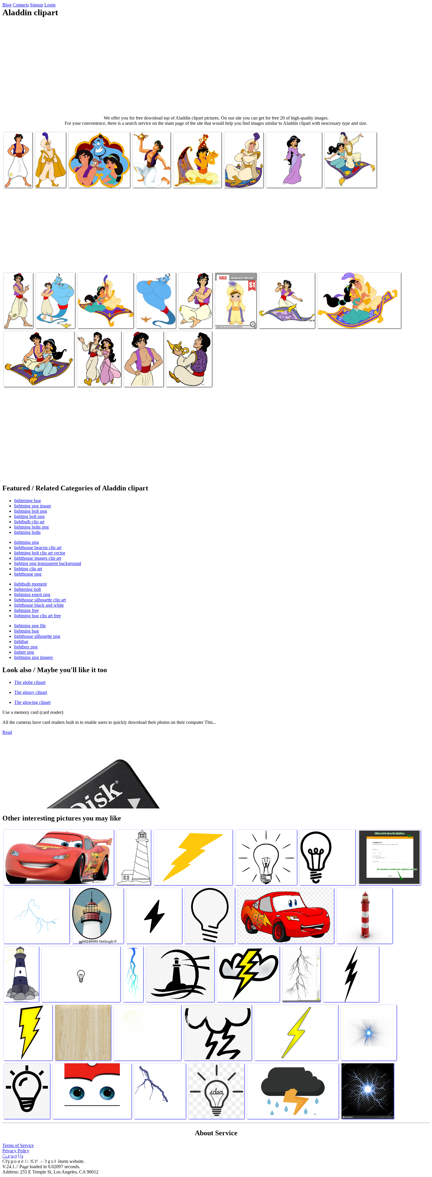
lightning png (26, 542)
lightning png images (33, 657)
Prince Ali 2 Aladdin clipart (49, 177)
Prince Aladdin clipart (235, 320)
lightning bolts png (31, 526)
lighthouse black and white (39, 605)
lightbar (21, 641)
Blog (6, 4)
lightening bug (27, 500)
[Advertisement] (216, 66)
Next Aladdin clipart (87, 179)
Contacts (21, 4)
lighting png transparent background (47, 563)
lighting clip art (28, 568)
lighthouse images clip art (37, 558)
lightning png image (32, 505)
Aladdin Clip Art (93, 320)
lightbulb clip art (29, 521)
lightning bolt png (30, 511)
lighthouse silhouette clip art (40, 599)
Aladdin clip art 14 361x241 (342, 320)
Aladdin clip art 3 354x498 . (152, 317)
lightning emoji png (32, 594)
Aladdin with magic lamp (189, 378)
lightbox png (26, 646)
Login (50, 4)
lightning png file (30, 625)
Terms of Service (18, 1145)
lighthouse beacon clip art (37, 547)
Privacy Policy (15, 1150)
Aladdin (132, 378)
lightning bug (26, 630)
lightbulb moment (30, 583)
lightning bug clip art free (37, 615)
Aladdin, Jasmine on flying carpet (33, 378)
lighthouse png (27, 573)
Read (7, 732)
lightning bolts (27, 532)
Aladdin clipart (238, 179)
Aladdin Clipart (339, 179)
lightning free (26, 610)
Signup (36, 4)
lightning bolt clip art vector (39, 552)
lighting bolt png (29, 516)
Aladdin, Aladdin (12, 177)
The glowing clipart (32, 702)
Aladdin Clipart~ (189, 179)
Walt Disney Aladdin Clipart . (285, 320)
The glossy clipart (30, 692)
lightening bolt (27, 589)
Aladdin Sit (189, 320)
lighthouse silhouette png (37, 636)
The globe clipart (30, 682)
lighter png (24, 652)
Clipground (29, 1159)
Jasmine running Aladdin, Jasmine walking (92, 374)
